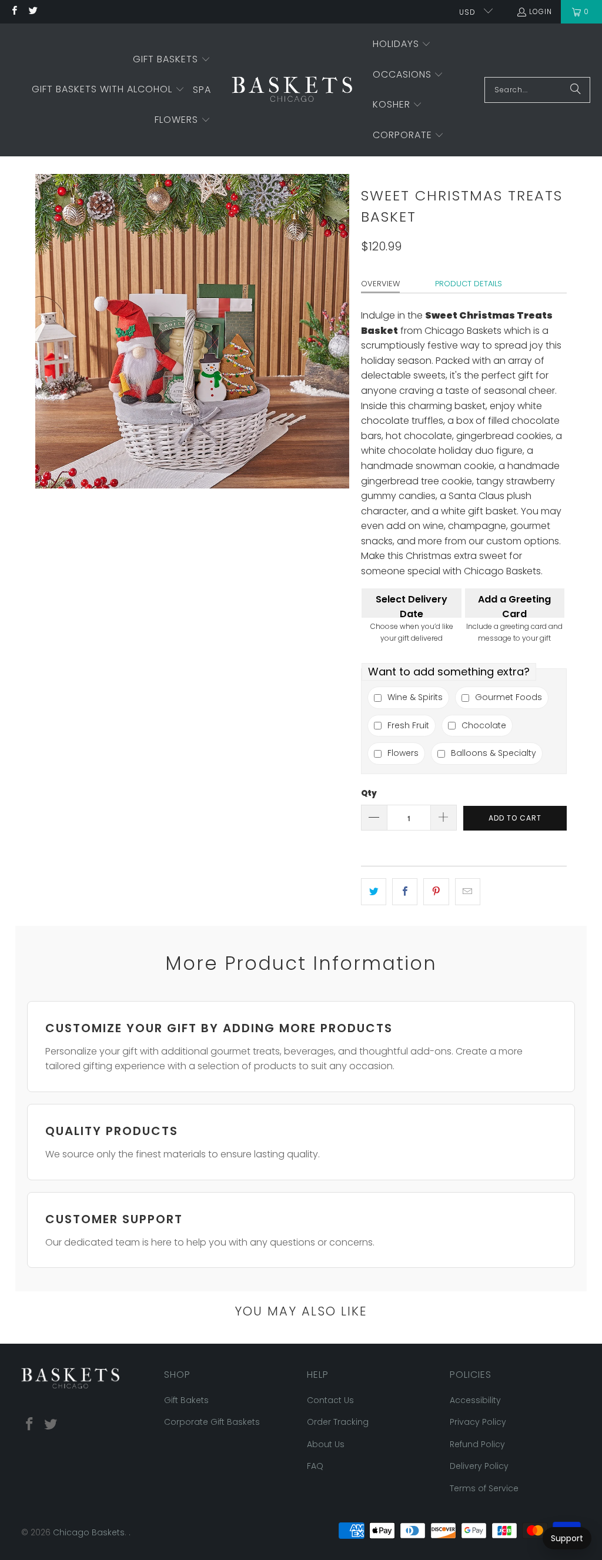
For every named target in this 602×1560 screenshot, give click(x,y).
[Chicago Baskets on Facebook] (14, 11)
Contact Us (330, 1400)
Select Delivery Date (411, 605)
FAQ (315, 1466)
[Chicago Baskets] (292, 89)
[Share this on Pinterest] (436, 891)
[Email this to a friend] (467, 891)
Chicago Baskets (89, 1532)
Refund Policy (477, 1444)
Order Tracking (338, 1422)
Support (567, 1538)
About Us (326, 1444)
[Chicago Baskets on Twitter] (32, 11)
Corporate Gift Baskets (212, 1422)
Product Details (468, 283)
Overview (380, 283)
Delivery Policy (479, 1466)
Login (540, 11)
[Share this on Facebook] (404, 891)
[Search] (575, 90)
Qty (369, 793)
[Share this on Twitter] (373, 891)
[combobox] (537, 90)
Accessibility (475, 1400)
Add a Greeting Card (514, 605)
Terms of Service (484, 1488)
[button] (171, 60)
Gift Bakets (186, 1400)
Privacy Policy (478, 1422)
